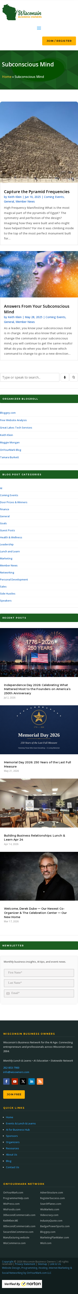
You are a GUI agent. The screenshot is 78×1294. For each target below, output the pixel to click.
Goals (3, 523)
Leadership (7, 544)
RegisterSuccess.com (52, 1198)
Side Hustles (7, 593)
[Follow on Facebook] (6, 1081)
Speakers (6, 600)
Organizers (13, 1142)
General (9, 201)
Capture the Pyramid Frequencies (37, 191)
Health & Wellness (11, 537)
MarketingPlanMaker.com (54, 1237)
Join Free (14, 1094)
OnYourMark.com (13, 1192)
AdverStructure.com (51, 1192)
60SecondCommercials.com (19, 1226)
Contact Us (12, 1167)
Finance (4, 509)
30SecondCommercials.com (19, 1215)
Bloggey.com (8, 412)
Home (6, 76)
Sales (3, 586)
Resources (12, 1148)
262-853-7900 (11, 1067)
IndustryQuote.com (51, 1220)
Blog (8, 1161)
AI (1, 488)
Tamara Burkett (9, 457)
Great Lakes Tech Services (16, 427)
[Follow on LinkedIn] (31, 1081)
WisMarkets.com (49, 1209)
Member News (25, 201)
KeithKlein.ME (10, 1220)
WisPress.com (11, 1203)
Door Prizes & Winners (13, 502)
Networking (7, 572)
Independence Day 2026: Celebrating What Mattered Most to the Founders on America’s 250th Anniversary (37, 689)
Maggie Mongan (10, 442)
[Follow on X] (23, 1081)
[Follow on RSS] (40, 1081)
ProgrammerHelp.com (16, 1198)
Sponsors (12, 1136)
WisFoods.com (11, 1209)
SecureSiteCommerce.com (18, 1232)
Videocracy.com (49, 1215)
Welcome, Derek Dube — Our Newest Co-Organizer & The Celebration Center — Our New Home (35, 913)
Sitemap (42, 1264)
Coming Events (54, 197)
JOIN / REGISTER (59, 40)
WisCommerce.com (14, 1243)
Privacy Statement (25, 1264)
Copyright (7, 1261)
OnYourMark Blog (10, 450)
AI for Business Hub (18, 1129)
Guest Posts (7, 530)
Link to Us (55, 1264)
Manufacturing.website (16, 1237)
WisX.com (45, 1243)
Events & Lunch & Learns (21, 1123)
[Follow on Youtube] (15, 1081)
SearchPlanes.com (50, 1203)
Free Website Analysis (13, 420)
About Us (11, 1154)
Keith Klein (15, 197)
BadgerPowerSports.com (55, 1226)
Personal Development (14, 579)
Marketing (6, 558)
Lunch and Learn (10, 551)
